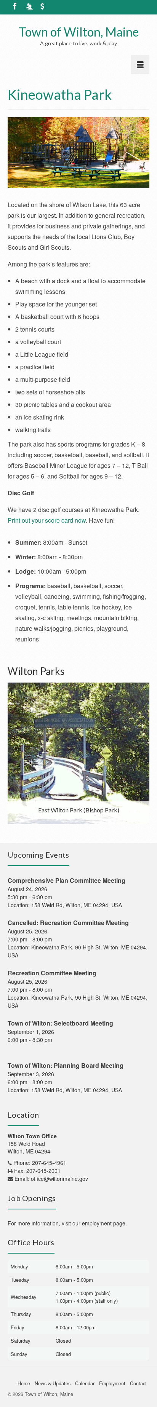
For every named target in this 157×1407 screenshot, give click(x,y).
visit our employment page (93, 1223)
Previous (14, 753)
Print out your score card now (47, 520)
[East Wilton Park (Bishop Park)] (78, 753)
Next (142, 753)
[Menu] (140, 64)
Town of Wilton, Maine (79, 31)
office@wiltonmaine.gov (59, 1178)
